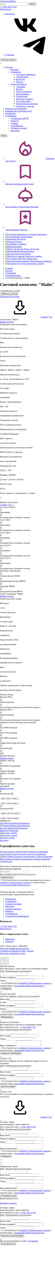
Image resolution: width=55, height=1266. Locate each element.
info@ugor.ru (5, 9)
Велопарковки (22, 94)
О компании (11, 116)
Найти (32, 4)
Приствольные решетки (27, 104)
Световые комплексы (26, 74)
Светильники (22, 77)
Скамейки (20, 87)
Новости (15, 121)
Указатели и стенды (25, 106)
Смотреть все (6, 861)
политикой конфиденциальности (15, 885)
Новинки (15, 69)
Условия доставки (19, 128)
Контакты (15, 130)
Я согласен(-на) (8, 1244)
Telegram (9, 941)
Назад (3, 135)
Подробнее (33, 1241)
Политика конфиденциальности (14, 948)
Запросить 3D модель (9, 296)
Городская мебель (19, 84)
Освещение (16, 72)
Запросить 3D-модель (11, 1053)
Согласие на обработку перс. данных (17, 951)
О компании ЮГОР (20, 118)
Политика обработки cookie (12, 953)
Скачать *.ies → (7, 505)
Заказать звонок (8, 60)
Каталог (9, 67)
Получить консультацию (12, 1236)
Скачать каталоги (13, 909)
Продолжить (7, 1017)
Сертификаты (17, 126)
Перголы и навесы (24, 99)
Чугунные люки (23, 101)
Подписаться (7, 877)
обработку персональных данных (15, 882)
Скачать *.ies (46, 317)
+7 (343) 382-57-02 (8, 7)
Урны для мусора (24, 91)
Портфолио (10, 113)
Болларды (20, 79)
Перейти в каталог (8, 1203)
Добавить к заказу (9, 294)
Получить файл (8, 1086)
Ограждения (21, 96)
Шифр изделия (6, 322)
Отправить (6, 988)
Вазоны (19, 89)
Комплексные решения (15, 108)
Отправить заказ (8, 1196)
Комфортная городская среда (18, 111)
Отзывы (14, 123)
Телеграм (9, 55)
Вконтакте (10, 939)
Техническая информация (17, 916)
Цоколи (19, 82)
